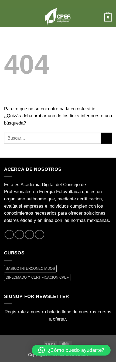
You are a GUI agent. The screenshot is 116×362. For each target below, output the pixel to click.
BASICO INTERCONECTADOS (30, 269)
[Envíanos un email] (29, 234)
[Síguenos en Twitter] (19, 234)
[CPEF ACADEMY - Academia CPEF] (58, 17)
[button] (7, 17)
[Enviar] (106, 138)
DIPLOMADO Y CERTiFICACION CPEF (37, 277)
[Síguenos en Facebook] (9, 234)
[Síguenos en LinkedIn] (39, 234)
